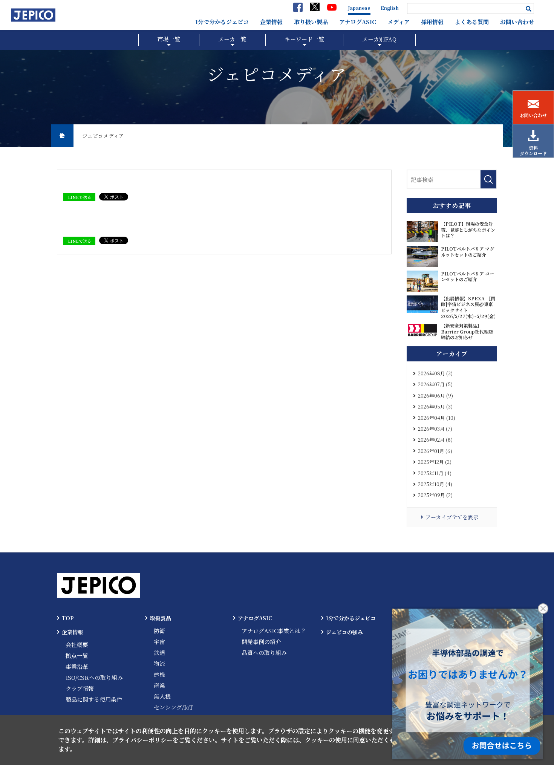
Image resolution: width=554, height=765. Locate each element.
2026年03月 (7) (435, 428)
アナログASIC (357, 22)
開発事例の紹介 (261, 642)
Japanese (359, 8)
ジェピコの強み (344, 632)
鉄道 (159, 652)
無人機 (162, 696)
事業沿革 (77, 666)
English (390, 8)
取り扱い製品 (311, 22)
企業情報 (271, 22)
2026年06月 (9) (435, 395)
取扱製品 (160, 618)
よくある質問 (472, 22)
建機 (159, 674)
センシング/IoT (173, 707)
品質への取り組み (264, 652)
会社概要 (77, 645)
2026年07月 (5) (435, 384)
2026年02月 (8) (435, 439)
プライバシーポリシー (142, 740)
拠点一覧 (77, 655)
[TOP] (62, 135)
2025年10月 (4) (435, 484)
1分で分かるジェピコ (222, 22)
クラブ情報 (80, 688)
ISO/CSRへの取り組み (94, 677)
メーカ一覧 (232, 39)
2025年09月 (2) (435, 495)
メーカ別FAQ (379, 39)
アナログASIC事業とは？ (274, 631)
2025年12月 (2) (434, 461)
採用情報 (432, 22)
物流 (159, 663)
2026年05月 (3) (435, 406)
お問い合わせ (517, 22)
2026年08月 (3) (435, 373)
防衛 (159, 631)
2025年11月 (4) (434, 473)
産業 (159, 685)
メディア (398, 22)
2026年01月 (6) (435, 450)
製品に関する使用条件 (94, 699)
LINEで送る (79, 197)
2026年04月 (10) (436, 417)
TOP (68, 618)
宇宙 (159, 642)
